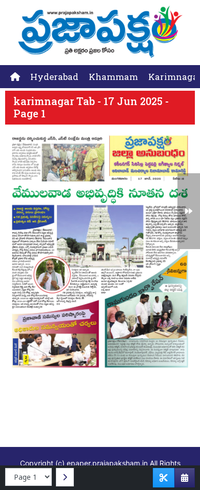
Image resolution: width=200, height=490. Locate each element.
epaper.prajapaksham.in (107, 463)
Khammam (113, 77)
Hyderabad (54, 77)
